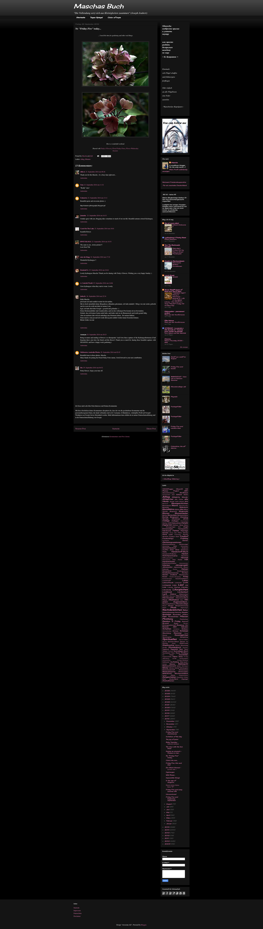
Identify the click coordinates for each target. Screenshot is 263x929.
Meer (181, 600)
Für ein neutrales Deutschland (174, 185)
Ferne (171, 532)
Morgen (170, 605)
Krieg (185, 576)
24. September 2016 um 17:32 (100, 257)
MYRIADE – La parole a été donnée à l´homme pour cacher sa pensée (173, 329)
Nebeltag (178, 612)
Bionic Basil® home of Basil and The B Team (173, 290)
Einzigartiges (170, 527)
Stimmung (184, 645)
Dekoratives (176, 523)
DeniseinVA (84, 270)
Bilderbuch (183, 507)
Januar (169, 823)
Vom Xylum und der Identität (175, 333)
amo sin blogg (85, 257)
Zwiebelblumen (168, 681)
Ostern (185, 614)
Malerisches (183, 594)
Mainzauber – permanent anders (174, 312)
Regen (176, 623)
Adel (173, 494)
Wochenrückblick (181, 673)
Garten (185, 540)
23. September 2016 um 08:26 (95, 172)
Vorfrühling (174, 662)
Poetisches (184, 619)
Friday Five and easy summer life (174, 790)
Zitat (164, 679)
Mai (168, 812)
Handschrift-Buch (179, 552)
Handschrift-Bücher (169, 554)
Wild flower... (170, 775)
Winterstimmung (168, 671)
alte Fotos (179, 499)
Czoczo (167, 339)
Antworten (83, 178)
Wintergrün (184, 668)
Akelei (185, 494)
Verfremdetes (183, 658)
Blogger (143, 925)
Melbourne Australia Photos (90, 352)
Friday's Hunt (174, 536)
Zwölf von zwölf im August (178, 357)
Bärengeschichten (179, 503)
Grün (177, 550)
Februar (169, 821)
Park (164, 616)
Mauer (164, 600)
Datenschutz (78, 913)
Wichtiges (185, 666)
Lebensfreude (167, 582)
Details (184, 523)
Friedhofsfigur (168, 538)
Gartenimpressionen (171, 542)
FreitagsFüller (176, 406)
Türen (180, 656)
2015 (167, 827)
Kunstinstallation (181, 578)
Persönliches (173, 616)
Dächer (164, 523)
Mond (164, 605)
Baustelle (165, 507)
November (177, 614)
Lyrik (164, 594)
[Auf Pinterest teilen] (110, 156)
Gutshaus (184, 550)
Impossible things (173, 778)
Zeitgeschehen (169, 677)
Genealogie (184, 546)
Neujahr (185, 612)
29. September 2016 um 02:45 (110, 352)
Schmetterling (166, 631)
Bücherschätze (182, 515)
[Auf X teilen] (106, 156)
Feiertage (184, 531)
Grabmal (185, 548)
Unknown (83, 198)
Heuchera (184, 555)
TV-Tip (186, 656)
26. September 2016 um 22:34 (96, 296)
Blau (181, 509)
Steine (177, 645)
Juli (167, 807)
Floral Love (167, 534)
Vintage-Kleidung (182, 660)
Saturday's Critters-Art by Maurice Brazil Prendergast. (178, 251)
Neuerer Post (80, 428)
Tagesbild (174, 649)
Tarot (186, 649)
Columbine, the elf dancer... (178, 447)
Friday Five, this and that (174, 764)
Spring (164, 641)
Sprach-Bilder (183, 639)
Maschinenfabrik (182, 598)
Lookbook (167, 592)
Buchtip (165, 517)
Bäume (175, 505)
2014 (167, 830)
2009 (168, 844)
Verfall (174, 658)
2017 (167, 716)
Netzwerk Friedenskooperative (174, 182)
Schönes (184, 631)
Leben (185, 580)
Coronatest (184, 521)
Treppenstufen (166, 656)
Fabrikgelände (183, 529)
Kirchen (185, 573)
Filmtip (185, 532)
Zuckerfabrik (173, 679)
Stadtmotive (168, 645)
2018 (167, 713)
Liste (164, 587)
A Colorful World (86, 283)
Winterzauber (183, 671)
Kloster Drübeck (169, 574)
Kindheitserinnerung (170, 573)
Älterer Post (151, 428)
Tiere (173, 653)
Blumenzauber (181, 513)
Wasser (172, 664)
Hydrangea (170, 772)
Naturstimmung (168, 612)
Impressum (77, 910)
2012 (167, 835)
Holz (174, 559)
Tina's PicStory (181, 653)
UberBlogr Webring (171, 479)
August (169, 804)
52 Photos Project (175, 490)
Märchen (172, 596)
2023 (167, 699)
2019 (167, 710)
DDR (169, 523)
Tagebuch (165, 649)
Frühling (184, 538)
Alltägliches (167, 499)
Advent (179, 494)
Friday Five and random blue (177, 427)
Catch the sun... (172, 760)
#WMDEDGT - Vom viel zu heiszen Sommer (178, 378)
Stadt (173, 643)
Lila (186, 585)
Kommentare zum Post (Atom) (120, 436)
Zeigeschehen (183, 675)
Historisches (166, 559)
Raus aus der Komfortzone (174, 315)
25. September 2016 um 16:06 (103, 283)
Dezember (170, 721)
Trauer (171, 654)
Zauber (164, 675)
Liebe (174, 585)
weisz (179, 666)
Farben (175, 531)
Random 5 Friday (171, 621)
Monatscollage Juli (178, 387)
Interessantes (183, 563)
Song (186, 633)
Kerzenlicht (166, 571)
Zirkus (186, 677)
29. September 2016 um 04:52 (93, 367)
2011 (167, 838)
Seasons (115, 151)
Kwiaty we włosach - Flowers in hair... (174, 752)
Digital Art (167, 525)
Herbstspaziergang (169, 555)
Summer (185, 647)
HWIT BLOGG (85, 241)
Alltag (82, 159)
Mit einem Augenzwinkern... (175, 601)
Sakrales (184, 627)
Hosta (180, 559)
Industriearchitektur (169, 563)
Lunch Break (169, 275)
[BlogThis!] (104, 156)
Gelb (175, 546)
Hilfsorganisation (167, 558)
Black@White (168, 509)
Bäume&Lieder (183, 505)
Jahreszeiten (167, 567)
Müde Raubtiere (170, 239)
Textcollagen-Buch (180, 651)
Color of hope (114, 17)
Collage (165, 521)
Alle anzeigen (184, 347)
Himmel (184, 558)
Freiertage (177, 534)
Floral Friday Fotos (118, 148)
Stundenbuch (174, 647)
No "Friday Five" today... (172, 756)
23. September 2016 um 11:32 (94, 185)
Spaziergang (166, 637)
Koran (164, 576)
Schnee (175, 631)
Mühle (164, 607)
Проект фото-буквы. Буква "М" (172, 786)
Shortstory (166, 633)
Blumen (87, 159)
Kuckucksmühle (167, 578)
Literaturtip (166, 590)
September (170, 729)
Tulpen (174, 656)
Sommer (178, 633)
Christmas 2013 (180, 519)
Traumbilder (183, 654)
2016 (167, 719)
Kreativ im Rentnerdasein (174, 261)
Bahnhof (165, 503)
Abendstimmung (168, 493)
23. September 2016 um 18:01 (104, 228)
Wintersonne (183, 670)
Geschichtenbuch (169, 548)
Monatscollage (182, 604)
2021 (167, 705)
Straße (164, 647)
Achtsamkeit (166, 494)
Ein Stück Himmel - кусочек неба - (173, 768)
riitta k (82, 171)
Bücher (164, 515)
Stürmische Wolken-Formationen (177, 264)
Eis (179, 527)
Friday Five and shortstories (172, 733)
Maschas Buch (99, 6)
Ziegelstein (179, 677)
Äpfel (176, 501)
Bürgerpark (174, 517)
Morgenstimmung (181, 605)
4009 (175, 277)
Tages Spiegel (96, 17)
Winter (165, 668)
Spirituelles (169, 639)
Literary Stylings (173, 587)
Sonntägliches (181, 635)
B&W (186, 501)
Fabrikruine (166, 531)
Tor (163, 654)
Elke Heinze (169, 320)
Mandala (165, 596)
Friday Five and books (177, 367)
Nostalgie (166, 614)
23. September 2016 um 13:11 (97, 198)
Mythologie (184, 607)
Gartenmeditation (168, 544)
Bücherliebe (172, 515)
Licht (185, 582)
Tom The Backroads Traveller (172, 246)
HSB (186, 559)
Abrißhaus (183, 493)
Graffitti (165, 550)
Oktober (169, 727)
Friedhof (184, 536)
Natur (185, 610)
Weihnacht (183, 664)
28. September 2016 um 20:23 (97, 334)
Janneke (83, 215)
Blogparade (183, 511)
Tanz (181, 649)
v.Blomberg (165, 658)
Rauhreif (185, 621)
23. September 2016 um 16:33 (97, 215)
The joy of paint (172, 739)
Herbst (185, 554)
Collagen (174, 521)
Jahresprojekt (181, 565)
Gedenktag (165, 546)
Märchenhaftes (182, 596)
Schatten (166, 629)
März (168, 818)
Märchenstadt (168, 598)
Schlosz (184, 629)
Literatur (184, 587)
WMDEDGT (167, 673)
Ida (81, 367)
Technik (170, 651)
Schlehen (176, 629)
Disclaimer (77, 916)
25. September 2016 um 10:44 (99, 270)
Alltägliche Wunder (180, 497)
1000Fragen (167, 489)
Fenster (165, 532)
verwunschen (166, 660)
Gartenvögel (183, 544)
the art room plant (171, 223)
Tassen (164, 651)
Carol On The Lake (87, 228)
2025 (167, 693)
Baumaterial (166, 505)
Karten (175, 569)
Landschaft (166, 580)
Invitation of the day (174, 736)
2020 (168, 707)
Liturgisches (180, 589)
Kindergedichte (182, 571)
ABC (186, 491)
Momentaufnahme (169, 604)
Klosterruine (183, 574)
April (168, 815)
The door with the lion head (174, 747)
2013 (167, 833)
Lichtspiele (166, 585)
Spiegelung (184, 637)
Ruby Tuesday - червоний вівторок (172, 743)
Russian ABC (169, 627)
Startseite (80, 17)
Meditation (173, 600)
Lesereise (178, 582)
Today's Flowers (105, 148)
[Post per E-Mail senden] (98, 156)
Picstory (167, 618)
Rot (186, 625)
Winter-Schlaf (174, 668)
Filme (180, 532)
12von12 (179, 489)
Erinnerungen (167, 529)
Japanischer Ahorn (181, 567)
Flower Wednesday (132, 148)
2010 (167, 841)
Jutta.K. (83, 296)
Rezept (185, 623)
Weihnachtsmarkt (169, 666)
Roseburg (180, 625)
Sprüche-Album (173, 641)
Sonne (164, 635)
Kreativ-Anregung (175, 576)
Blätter (177, 509)
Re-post (165, 623)
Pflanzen (184, 616)
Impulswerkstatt (168, 561)
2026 (167, 691)
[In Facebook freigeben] (108, 156)
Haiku (164, 552)
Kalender (165, 569)
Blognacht (173, 511)
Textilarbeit (166, 653)
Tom (81, 185)
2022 (167, 702)
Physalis (174, 396)
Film (175, 532)
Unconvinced (171, 794)
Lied (180, 584)
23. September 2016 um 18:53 (101, 241)
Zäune (173, 675)
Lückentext (182, 592)
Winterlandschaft (168, 670)
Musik (173, 607)
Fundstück (165, 540)
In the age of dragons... (171, 781)
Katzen (184, 569)
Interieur (166, 565)
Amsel (172, 501)
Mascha (174, 162)
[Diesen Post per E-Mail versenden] (102, 156)
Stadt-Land (183, 643)
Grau (172, 550)
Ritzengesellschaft (169, 625)
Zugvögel (184, 679)
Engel (185, 527)
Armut (181, 501)
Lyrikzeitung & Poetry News (175, 237)
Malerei (173, 594)
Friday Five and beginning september (172, 798)
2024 (167, 696)
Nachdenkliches (172, 609)
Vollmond (165, 662)
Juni (168, 809)
